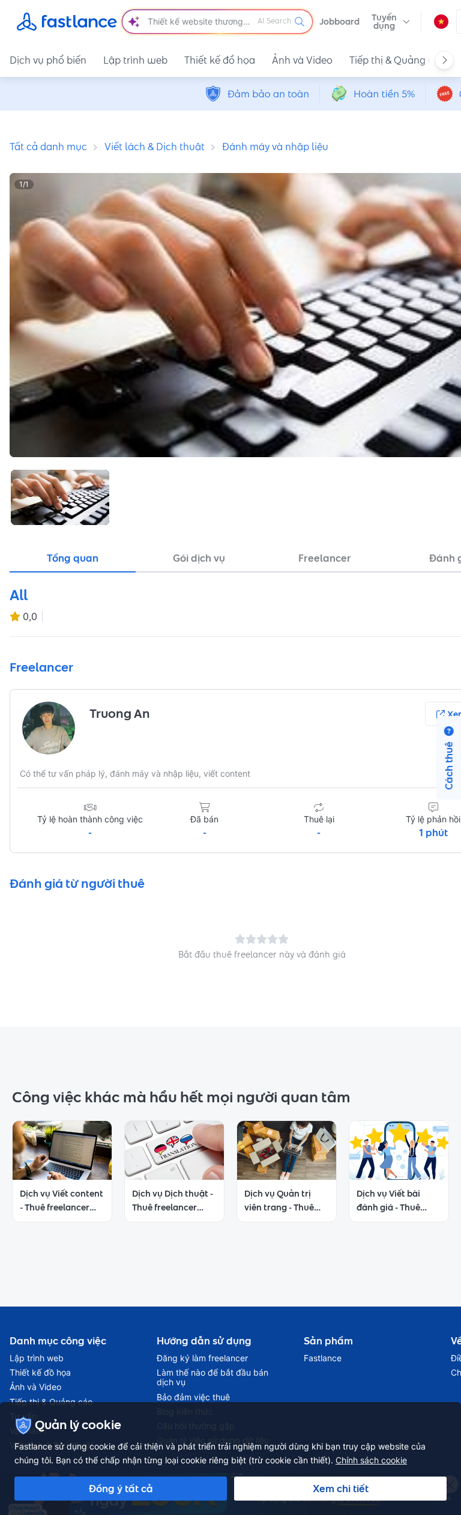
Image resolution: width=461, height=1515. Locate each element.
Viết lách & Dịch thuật (154, 146)
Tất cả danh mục (48, 146)
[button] (391, 21)
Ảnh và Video (302, 60)
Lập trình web (135, 60)
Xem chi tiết (341, 1488)
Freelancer (324, 558)
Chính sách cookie (371, 1460)
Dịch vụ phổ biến (48, 60)
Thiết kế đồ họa (219, 60)
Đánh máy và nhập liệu (275, 146)
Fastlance (323, 1358)
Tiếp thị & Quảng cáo (397, 60)
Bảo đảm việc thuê (193, 1397)
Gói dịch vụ (199, 558)
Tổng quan (72, 558)
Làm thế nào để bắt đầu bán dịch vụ (212, 1377)
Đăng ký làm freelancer (202, 1358)
